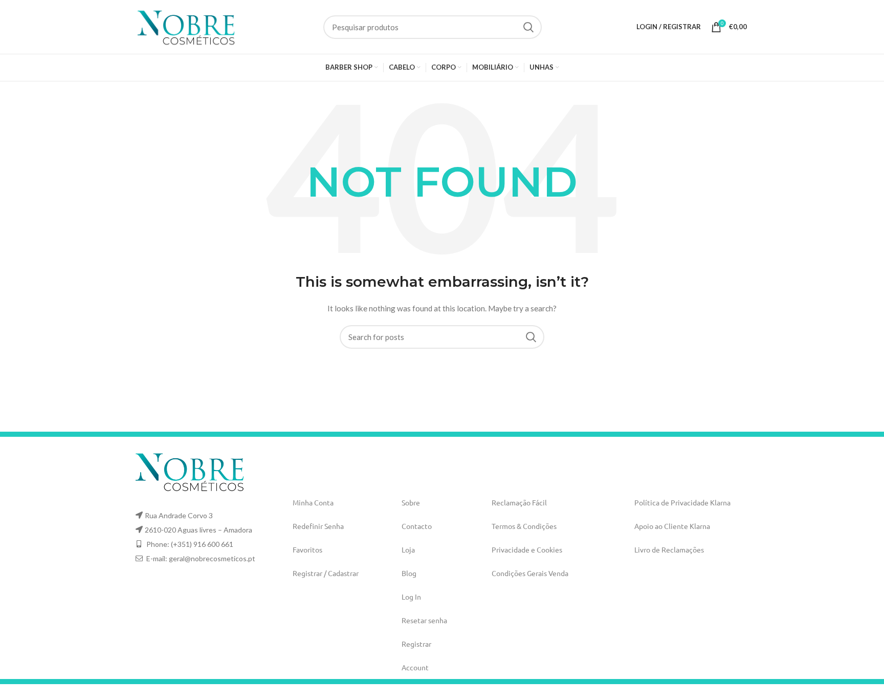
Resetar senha (424, 620)
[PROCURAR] (528, 27)
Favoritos (307, 549)
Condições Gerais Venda (530, 573)
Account (415, 667)
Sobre (411, 502)
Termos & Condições (524, 526)
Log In (411, 596)
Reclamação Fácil (519, 502)
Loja (408, 549)
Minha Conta (313, 502)
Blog (409, 573)
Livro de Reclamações (669, 549)
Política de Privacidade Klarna (682, 502)
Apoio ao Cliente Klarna (672, 526)
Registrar (416, 643)
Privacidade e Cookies (527, 549)
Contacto (417, 526)
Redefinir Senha (318, 526)
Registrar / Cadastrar (326, 573)
